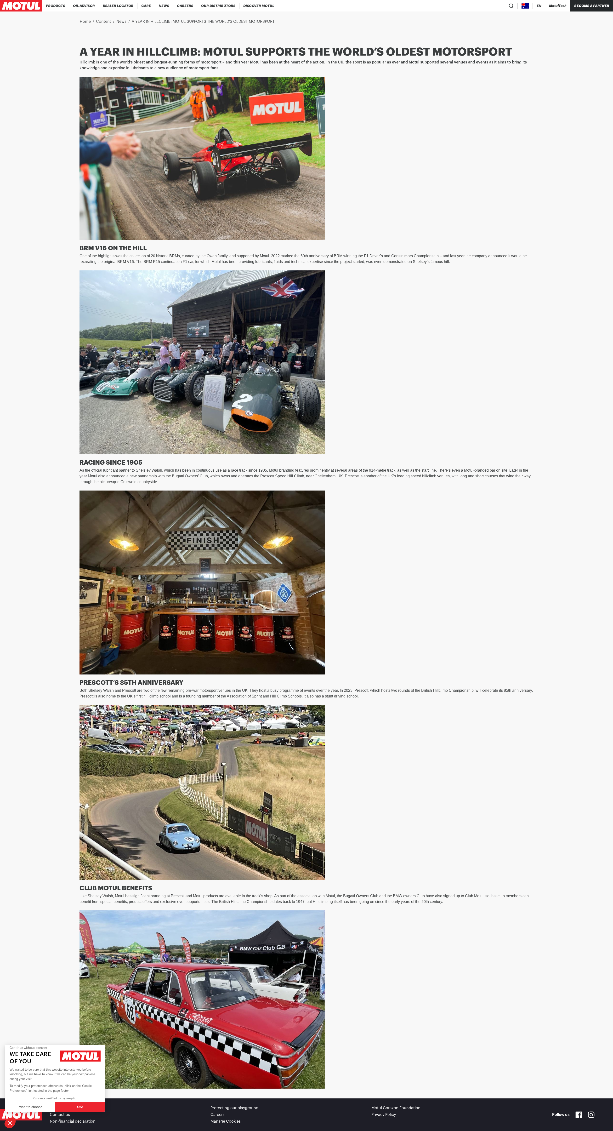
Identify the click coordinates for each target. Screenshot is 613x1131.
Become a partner (591, 5)
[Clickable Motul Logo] (21, 5)
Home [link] (85, 21)
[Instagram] (591, 1114)
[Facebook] (578, 1114)
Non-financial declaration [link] (73, 1121)
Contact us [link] (60, 1115)
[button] (10, 1123)
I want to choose (29, 1107)
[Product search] (511, 5)
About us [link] (58, 1108)
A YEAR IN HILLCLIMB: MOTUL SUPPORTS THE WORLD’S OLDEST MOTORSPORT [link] (203, 21)
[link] (146, 5)
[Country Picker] (525, 6)
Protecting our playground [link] (234, 1108)
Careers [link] (217, 1115)
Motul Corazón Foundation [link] (395, 1108)
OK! (80, 1107)
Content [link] (103, 21)
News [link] (121, 21)
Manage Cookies (225, 1121)
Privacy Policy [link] (383, 1115)
